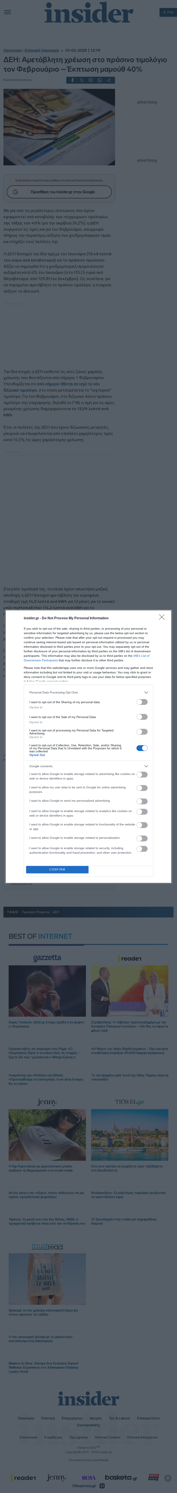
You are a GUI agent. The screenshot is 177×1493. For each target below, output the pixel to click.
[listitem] (88, 692)
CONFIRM (57, 869)
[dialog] (88, 746)
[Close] (163, 618)
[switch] (142, 702)
